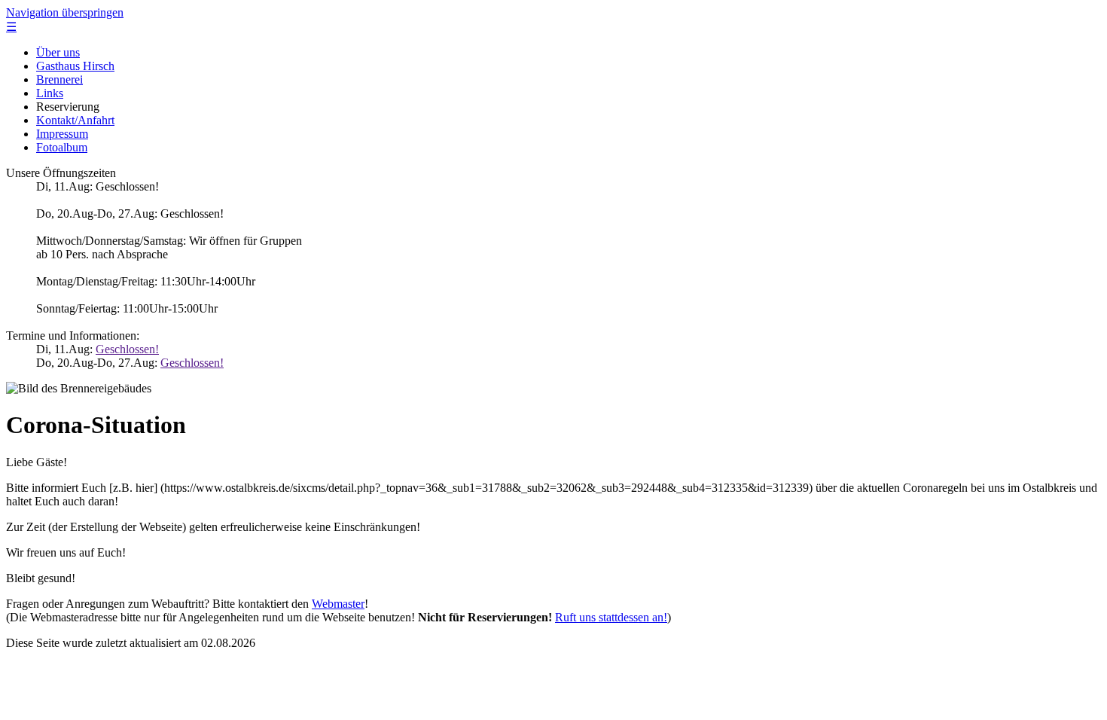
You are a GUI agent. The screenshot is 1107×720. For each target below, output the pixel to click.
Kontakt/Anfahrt (75, 120)
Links (49, 93)
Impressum (62, 133)
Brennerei (59, 79)
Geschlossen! (127, 349)
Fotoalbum (61, 147)
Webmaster (338, 603)
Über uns (58, 52)
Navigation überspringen (65, 12)
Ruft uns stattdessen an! (611, 617)
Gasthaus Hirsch (75, 65)
